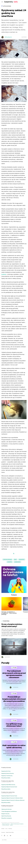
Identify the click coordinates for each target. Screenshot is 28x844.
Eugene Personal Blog (9, 832)
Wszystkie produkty (5, 777)
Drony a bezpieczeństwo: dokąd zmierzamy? (11, 625)
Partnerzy (10, 828)
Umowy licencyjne (5, 825)
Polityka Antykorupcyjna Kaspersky (17, 823)
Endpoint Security (5, 813)
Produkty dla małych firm (7, 781)
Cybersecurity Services (6, 809)
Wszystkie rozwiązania (6, 818)
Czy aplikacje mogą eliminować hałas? (14, 725)
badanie (3, 274)
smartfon (9, 562)
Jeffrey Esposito (8, 37)
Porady (14, 667)
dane (15, 559)
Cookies (11, 825)
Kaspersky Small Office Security (8, 784)
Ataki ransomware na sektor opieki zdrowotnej (14, 746)
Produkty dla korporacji (7, 805)
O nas (6, 828)
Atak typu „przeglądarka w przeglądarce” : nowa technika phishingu (9, 613)
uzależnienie (17, 562)
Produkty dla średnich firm (8, 792)
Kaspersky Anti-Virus (5, 771)
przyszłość (21, 559)
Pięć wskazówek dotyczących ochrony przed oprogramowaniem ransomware (14, 674)
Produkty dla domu (6, 767)
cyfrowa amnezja (7, 6)
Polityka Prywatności (6, 823)
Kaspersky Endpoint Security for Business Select (12, 798)
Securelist (3, 832)
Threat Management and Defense (9, 811)
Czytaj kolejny (6, 620)
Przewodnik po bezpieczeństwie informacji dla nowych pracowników (14, 699)
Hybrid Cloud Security (6, 816)
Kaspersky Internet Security (7, 773)
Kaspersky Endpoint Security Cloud (9, 786)
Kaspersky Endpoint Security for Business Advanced (12, 800)
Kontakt (2, 828)
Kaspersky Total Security (6, 775)
